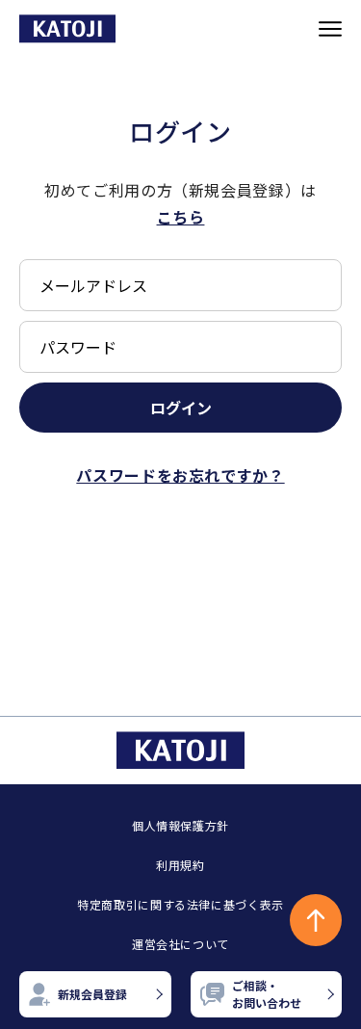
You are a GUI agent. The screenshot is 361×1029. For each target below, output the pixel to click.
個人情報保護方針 (180, 825)
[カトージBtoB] (67, 28)
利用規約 (180, 865)
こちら (181, 216)
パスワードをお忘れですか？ (180, 475)
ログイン (181, 407)
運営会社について (180, 944)
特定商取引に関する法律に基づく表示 (180, 904)
